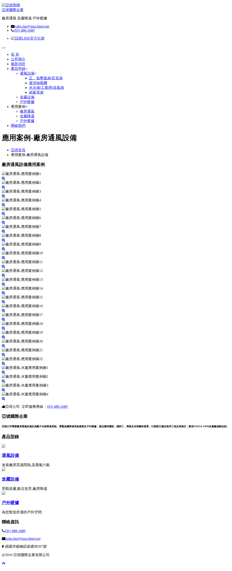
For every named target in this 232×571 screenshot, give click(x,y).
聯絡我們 (18, 125)
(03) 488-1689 (24, 30)
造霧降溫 (27, 116)
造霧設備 (27, 97)
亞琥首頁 (18, 150)
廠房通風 (27, 111)
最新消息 (18, 64)
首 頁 (15, 54)
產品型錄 (18, 69)
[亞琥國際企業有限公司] (11, 5)
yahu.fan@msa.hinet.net (31, 26)
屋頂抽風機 (38, 83)
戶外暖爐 (27, 102)
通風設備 (27, 73)
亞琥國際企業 (13, 10)
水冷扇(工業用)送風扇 (46, 88)
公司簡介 (18, 59)
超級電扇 (36, 92)
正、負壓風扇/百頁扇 (46, 78)
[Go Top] (3, 563)
